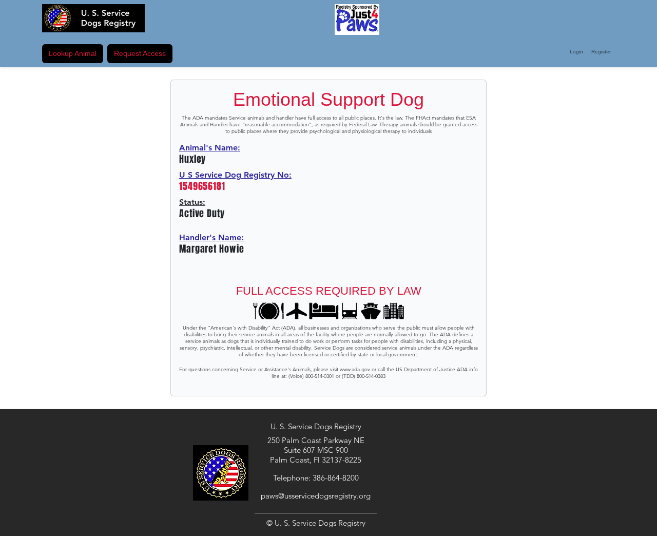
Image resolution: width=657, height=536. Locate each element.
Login (576, 51)
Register (601, 51)
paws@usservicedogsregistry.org (316, 496)
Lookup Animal (72, 53)
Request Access (140, 53)
